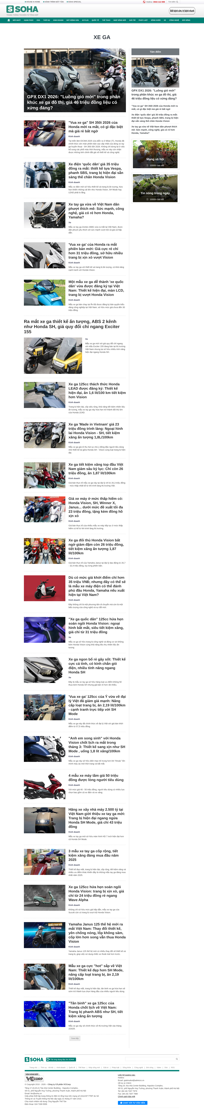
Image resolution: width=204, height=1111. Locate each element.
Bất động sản (73, 20)
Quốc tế (95, 20)
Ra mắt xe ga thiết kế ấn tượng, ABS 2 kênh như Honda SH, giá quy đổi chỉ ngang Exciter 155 (72, 326)
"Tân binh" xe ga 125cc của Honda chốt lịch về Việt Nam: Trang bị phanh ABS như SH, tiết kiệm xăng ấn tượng (96, 1009)
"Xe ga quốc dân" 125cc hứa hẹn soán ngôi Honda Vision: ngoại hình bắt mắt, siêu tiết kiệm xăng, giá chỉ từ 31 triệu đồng (96, 625)
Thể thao (106, 20)
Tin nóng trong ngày (155, 193)
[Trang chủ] (22, 10)
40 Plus (85, 20)
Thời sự (46, 20)
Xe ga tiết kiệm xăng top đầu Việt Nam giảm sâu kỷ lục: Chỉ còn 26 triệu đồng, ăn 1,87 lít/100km (96, 468)
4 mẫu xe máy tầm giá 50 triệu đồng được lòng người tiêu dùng (96, 778)
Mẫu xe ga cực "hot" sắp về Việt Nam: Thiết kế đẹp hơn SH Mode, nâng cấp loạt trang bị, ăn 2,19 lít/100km (96, 972)
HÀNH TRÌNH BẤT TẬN (54, 2)
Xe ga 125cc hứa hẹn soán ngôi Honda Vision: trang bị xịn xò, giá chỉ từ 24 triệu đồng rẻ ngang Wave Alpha (96, 893)
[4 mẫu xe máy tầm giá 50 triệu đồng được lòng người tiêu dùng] (44, 786)
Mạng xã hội (155, 159)
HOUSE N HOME (33, 2)
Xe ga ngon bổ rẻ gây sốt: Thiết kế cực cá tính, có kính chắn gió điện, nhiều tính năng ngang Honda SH (97, 665)
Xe (165, 20)
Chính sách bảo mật (126, 1096)
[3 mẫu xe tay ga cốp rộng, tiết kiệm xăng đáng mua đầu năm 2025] (44, 862)
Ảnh (166, 1067)
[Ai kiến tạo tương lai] (181, 11)
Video (159, 1067)
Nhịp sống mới (119, 20)
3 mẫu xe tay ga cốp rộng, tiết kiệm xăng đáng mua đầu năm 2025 (94, 855)
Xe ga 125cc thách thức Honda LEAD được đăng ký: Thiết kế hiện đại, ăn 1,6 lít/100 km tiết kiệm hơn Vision (97, 390)
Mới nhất (17, 20)
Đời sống (186, 20)
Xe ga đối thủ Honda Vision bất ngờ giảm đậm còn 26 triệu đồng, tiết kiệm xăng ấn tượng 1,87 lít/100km (96, 546)
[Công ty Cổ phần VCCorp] (63, 1077)
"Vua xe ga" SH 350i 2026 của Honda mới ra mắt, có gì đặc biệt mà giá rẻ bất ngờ (96, 127)
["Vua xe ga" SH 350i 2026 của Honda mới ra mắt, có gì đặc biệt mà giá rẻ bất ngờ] (44, 133)
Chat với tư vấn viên (134, 1103)
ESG (38, 20)
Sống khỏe (156, 20)
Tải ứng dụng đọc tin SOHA (62, 1059)
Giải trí (132, 20)
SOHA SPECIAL (74, 2)
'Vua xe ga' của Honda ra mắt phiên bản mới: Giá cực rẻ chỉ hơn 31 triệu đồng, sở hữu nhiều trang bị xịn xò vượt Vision (96, 250)
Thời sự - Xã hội (47, 1067)
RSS (173, 1067)
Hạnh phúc (28, 20)
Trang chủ (33, 1067)
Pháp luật (143, 20)
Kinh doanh (58, 20)
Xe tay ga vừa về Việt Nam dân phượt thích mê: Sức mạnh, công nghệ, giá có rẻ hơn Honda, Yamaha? (96, 210)
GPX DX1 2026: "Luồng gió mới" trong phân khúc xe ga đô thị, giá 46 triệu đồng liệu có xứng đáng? (73, 102)
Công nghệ (174, 20)
